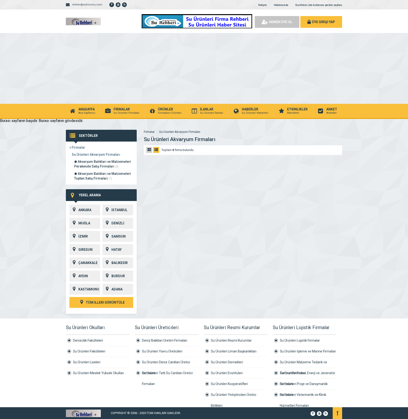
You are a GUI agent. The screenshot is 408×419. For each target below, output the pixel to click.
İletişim (262, 5)
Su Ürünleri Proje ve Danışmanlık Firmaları (304, 386)
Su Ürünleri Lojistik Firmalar (300, 340)
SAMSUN (118, 236)
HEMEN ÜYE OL (280, 22)
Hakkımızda (281, 5)
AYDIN (83, 276)
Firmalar (78, 147)
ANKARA (84, 210)
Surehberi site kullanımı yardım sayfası (318, 5)
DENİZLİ (117, 223)
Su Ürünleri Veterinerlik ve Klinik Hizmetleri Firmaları (303, 396)
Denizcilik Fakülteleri (88, 340)
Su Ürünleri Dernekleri (227, 362)
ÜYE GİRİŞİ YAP (323, 22)
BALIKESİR (119, 263)
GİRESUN (85, 249)
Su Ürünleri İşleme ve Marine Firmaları (308, 351)
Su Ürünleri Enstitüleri (227, 373)
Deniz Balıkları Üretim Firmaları (164, 340)
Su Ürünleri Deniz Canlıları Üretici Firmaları (166, 364)
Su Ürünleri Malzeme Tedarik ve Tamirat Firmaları (303, 364)
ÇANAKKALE (88, 263)
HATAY (116, 249)
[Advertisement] (204, 68)
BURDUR (118, 276)
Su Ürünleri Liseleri (86, 362)
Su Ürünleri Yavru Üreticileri (162, 351)
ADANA (117, 289)
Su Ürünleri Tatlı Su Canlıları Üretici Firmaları (167, 374)
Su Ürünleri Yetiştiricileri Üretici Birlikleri (233, 396)
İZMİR (83, 236)
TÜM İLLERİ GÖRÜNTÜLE (105, 302)
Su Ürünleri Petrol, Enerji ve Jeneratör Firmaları (307, 375)
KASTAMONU (88, 289)
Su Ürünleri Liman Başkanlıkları (233, 351)
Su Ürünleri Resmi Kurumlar (231, 340)
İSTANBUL (119, 210)
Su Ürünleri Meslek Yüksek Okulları (98, 373)
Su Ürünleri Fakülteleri (89, 351)
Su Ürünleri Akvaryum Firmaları (96, 154)
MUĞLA (84, 223)
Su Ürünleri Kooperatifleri (229, 384)
